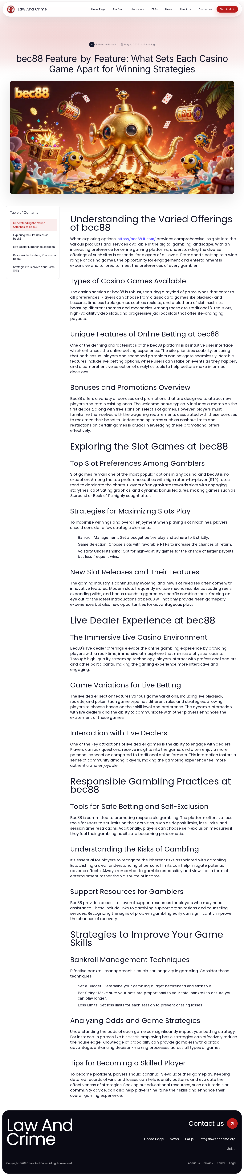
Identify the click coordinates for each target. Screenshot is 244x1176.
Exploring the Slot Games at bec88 (30, 236)
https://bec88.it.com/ (136, 239)
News (174, 1139)
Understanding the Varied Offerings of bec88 (29, 224)
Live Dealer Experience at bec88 (34, 246)
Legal (232, 1163)
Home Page (154, 1139)
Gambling (149, 44)
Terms (221, 1163)
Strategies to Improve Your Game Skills (34, 268)
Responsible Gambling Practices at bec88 (35, 257)
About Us (194, 1163)
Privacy (208, 1163)
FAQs (189, 1139)
